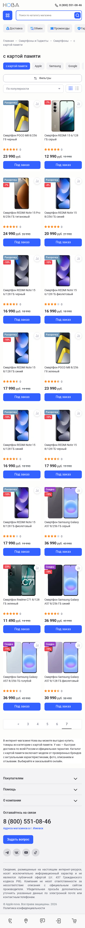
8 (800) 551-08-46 (70, 5)
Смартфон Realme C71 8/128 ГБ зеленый (21, 601)
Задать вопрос (18, 839)
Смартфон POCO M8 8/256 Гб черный (20, 137)
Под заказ (21, 165)
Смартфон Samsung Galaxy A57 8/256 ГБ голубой (20, 678)
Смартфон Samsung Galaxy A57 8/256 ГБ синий (61, 601)
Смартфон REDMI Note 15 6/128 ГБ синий (19, 446)
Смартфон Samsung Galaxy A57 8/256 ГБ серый (61, 524)
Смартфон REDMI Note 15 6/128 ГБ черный (19, 292)
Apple (38, 66)
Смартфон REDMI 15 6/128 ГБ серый (61, 137)
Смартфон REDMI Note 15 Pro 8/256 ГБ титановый (21, 214)
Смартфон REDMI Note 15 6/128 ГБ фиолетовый (60, 292)
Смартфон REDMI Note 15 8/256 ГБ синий (60, 214)
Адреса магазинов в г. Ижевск (23, 828)
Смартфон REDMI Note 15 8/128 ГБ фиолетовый (19, 524)
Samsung (55, 66)
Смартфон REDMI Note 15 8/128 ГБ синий (19, 369)
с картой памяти (16, 66)
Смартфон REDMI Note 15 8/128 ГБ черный (60, 446)
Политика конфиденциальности (24, 908)
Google (72, 66)
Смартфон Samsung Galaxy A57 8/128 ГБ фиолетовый (61, 678)
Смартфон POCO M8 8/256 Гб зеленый (61, 369)
